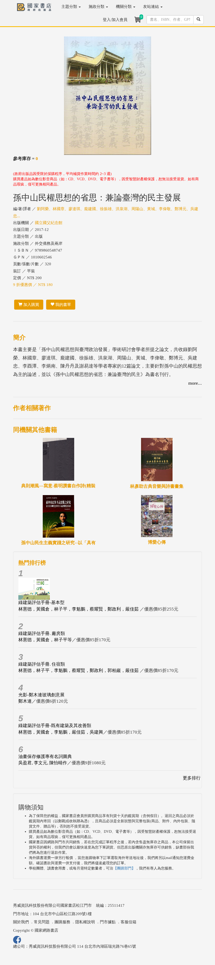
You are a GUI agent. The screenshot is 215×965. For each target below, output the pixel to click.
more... (195, 383)
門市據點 (108, 922)
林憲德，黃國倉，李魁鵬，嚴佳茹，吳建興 (60, 732)
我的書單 (62, 305)
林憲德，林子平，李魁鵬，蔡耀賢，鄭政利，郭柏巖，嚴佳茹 (79, 670)
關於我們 (21, 922)
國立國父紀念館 (48, 223)
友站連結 (151, 6)
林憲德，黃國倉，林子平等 (45, 639)
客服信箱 (128, 922)
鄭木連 (25, 701)
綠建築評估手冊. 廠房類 (41, 633)
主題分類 (69, 6)
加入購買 (30, 305)
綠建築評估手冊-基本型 (41, 602)
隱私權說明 (85, 922)
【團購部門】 (124, 868)
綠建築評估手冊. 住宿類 (41, 664)
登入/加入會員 (115, 20)
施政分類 (97, 6)
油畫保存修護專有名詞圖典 (45, 756)
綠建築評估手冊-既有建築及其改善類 (54, 725)
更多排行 (192, 778)
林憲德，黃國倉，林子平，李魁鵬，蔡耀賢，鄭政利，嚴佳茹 (79, 609)
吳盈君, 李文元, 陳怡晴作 (42, 762)
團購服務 (62, 922)
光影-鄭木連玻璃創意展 (41, 694)
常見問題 (42, 922)
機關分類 (124, 6)
